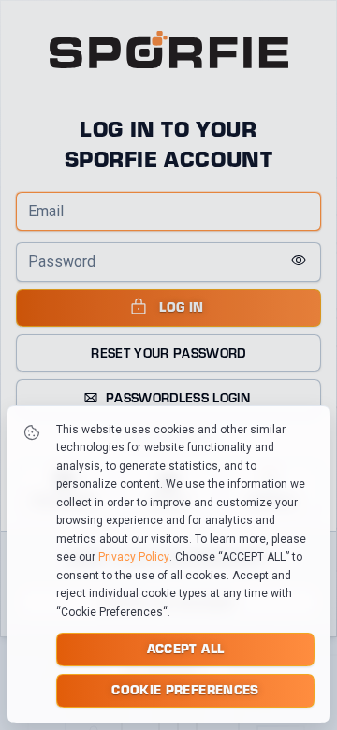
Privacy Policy (133, 556)
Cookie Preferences (184, 689)
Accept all (186, 648)
